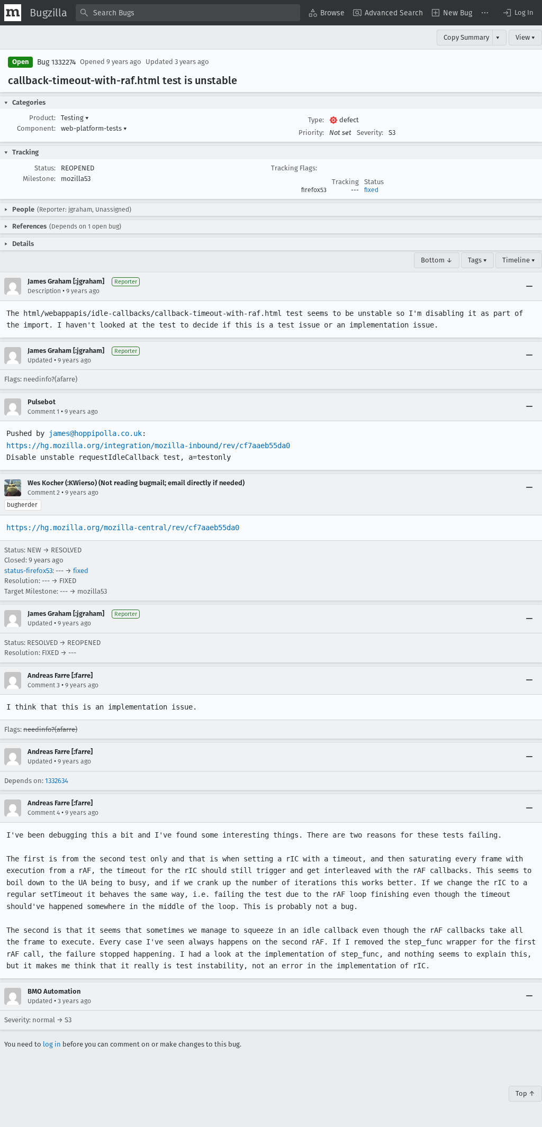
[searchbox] (188, 12)
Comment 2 (44, 492)
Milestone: (39, 179)
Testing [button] (75, 118)
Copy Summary (466, 37)
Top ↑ (525, 1093)
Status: (45, 168)
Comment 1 (43, 411)
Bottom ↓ (437, 260)
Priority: (311, 133)
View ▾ (525, 37)
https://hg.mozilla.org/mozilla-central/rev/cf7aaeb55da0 (122, 527)
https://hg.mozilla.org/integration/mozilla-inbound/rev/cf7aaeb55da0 (148, 445)
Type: (316, 120)
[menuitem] (326, 12)
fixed (371, 190)
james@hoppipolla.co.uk (95, 433)
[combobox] (188, 12)
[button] (518, 12)
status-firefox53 (28, 571)
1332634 (56, 781)
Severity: (370, 133)
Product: (42, 118)
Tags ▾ (477, 260)
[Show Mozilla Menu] (12, 12)
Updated (40, 360)
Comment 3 (44, 685)
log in (52, 1044)
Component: (36, 128)
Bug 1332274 (56, 62)
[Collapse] (529, 286)
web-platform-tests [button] (94, 128)
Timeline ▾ (518, 260)
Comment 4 (44, 812)
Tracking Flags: (294, 168)
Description (44, 291)
